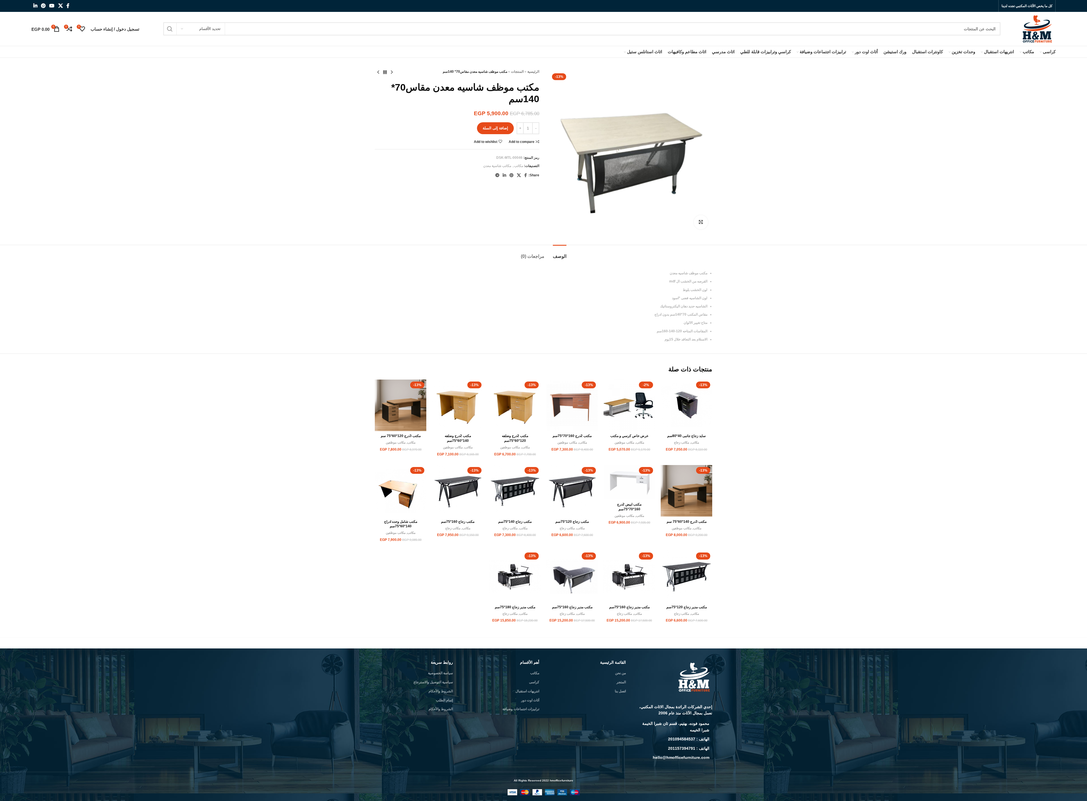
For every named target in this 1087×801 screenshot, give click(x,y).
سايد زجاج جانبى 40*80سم (686, 436)
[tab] (559, 253)
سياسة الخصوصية (440, 673)
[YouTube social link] (52, 5)
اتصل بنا (620, 691)
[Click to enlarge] (701, 222)
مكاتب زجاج (681, 442)
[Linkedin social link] (35, 5)
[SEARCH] (169, 28)
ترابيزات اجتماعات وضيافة (520, 709)
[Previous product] (391, 72)
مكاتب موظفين (624, 442)
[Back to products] (385, 72)
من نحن (620, 673)
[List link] (673, 726)
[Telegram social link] (497, 175)
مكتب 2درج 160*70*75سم (572, 436)
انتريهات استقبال (527, 691)
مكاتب (518, 166)
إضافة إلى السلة (495, 128)
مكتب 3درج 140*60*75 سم (687, 522)
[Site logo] (1038, 29)
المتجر (621, 682)
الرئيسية (533, 72)
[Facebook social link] (68, 5)
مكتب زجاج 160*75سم (457, 522)
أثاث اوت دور (530, 700)
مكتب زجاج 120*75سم (572, 522)
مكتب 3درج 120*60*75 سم (401, 436)
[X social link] (60, 5)
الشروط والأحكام (441, 691)
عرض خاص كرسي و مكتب (629, 436)
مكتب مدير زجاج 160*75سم (629, 607)
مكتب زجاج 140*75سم (515, 522)
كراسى (534, 682)
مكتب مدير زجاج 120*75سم (686, 607)
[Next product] (378, 72)
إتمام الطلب (444, 700)
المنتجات (517, 72)
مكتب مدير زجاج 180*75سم (515, 607)
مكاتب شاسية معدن (497, 166)
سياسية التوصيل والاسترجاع (433, 682)
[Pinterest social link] (43, 5)
